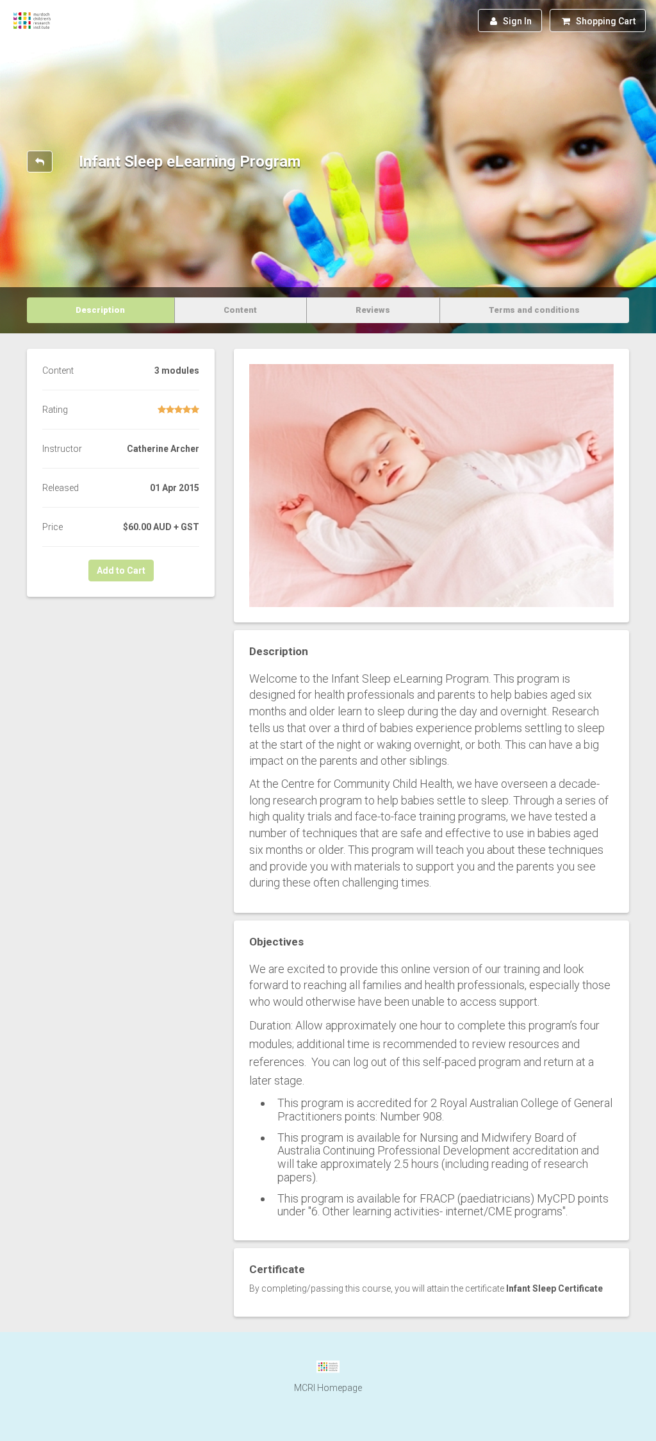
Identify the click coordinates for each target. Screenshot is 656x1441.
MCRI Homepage (328, 1388)
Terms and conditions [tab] (534, 310)
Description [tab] (100, 310)
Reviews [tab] (373, 310)
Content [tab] (240, 310)
